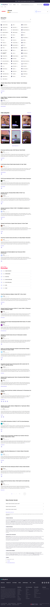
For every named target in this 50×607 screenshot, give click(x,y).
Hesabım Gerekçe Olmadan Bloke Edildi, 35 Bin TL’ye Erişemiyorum (13, 193)
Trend (14, 4)
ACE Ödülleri (14, 582)
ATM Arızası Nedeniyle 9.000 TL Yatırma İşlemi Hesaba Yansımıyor (16, 178)
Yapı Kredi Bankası (19, 590)
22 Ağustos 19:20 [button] (5, 240)
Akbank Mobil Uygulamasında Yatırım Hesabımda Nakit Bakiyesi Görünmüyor (15, 378)
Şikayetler (10, 4)
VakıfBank (18, 597)
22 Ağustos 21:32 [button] (5, 196)
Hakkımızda (3, 582)
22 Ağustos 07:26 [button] (5, 484)
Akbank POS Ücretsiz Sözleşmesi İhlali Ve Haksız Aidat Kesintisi (15, 466)
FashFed (35, 595)
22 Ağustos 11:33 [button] (5, 469)
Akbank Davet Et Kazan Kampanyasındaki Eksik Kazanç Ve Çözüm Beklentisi (16, 322)
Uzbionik (35, 596)
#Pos (1, 474)
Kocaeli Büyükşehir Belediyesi (37, 593)
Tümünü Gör (29, 112)
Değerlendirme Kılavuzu (15, 604)
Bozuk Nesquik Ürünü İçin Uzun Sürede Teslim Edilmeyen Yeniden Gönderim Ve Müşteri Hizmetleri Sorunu (8, 591)
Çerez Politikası (9, 604)
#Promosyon (3, 317)
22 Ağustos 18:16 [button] (5, 312)
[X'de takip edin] (42, 582)
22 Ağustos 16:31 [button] (5, 352)
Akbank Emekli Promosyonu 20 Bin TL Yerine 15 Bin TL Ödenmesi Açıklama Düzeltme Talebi (16, 309)
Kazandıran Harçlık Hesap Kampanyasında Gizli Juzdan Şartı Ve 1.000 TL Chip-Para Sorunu (15, 364)
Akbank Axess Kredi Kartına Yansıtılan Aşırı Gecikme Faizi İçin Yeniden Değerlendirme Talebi (15, 436)
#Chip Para (2, 245)
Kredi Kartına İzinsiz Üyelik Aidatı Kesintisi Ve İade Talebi (13, 164)
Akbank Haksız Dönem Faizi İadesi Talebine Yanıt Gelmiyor (14, 82)
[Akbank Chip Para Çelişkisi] (16, 137)
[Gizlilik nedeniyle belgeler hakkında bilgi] (1, 92)
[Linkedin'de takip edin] (48, 582)
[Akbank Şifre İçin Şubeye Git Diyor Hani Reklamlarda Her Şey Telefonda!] (26, 121)
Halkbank (18, 593)
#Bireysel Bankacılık (4, 386)
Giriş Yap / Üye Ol (39, 4)
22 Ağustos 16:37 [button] (5, 338)
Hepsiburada (27, 589)
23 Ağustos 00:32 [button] (5, 152)
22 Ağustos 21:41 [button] (5, 181)
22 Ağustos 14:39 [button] (5, 409)
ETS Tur (27, 595)
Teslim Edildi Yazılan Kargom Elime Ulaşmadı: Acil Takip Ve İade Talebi (8, 597)
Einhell (35, 594)
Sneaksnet (35, 592)
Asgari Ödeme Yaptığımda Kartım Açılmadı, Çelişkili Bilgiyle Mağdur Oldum (14, 98)
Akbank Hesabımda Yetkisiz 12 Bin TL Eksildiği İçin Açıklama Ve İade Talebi (15, 209)
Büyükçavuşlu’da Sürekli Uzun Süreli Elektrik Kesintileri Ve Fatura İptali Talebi (8, 589)
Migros (26, 593)
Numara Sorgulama (28, 594)
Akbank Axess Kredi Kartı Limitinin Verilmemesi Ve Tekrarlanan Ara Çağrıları (16, 391)
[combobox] (27, 5)
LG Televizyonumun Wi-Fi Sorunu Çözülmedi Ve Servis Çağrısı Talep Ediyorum (8, 590)
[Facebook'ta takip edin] (46, 582)
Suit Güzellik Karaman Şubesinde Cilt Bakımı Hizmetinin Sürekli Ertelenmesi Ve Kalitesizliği (8, 593)
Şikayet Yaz (46, 4)
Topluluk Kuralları (3, 604)
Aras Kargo (27, 592)
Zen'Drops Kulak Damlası (37, 597)
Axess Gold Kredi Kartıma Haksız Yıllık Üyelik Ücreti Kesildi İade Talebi (15, 481)
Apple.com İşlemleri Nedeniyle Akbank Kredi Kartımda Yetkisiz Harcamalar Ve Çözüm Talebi (15, 349)
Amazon (27, 597)
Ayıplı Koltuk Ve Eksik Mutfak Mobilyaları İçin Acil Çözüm (8, 595)
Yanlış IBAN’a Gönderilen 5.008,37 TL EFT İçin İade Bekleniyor (15, 421)
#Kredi (2, 231)
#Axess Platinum (3, 106)
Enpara (18, 596)
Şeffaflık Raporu (25, 582)
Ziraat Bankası (19, 594)
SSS (30, 582)
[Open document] (1, 401)
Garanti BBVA (19, 589)
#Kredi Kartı (2, 302)
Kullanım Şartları (19, 603)
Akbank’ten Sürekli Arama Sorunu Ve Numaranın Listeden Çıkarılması (14, 335)
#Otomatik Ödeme (3, 330)
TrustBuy (41, 604)
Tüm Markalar (19, 598)
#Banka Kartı (3, 217)
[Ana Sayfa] (4, 4)
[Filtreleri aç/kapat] (30, 19)
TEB (18, 595)
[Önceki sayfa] (7, 494)
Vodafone (27, 596)
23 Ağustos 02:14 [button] (5, 85)
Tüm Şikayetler (3, 598)
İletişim (34, 582)
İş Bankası (18, 591)
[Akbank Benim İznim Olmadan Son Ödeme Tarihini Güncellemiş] (5, 137)
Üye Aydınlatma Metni (4, 603)
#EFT (1, 429)
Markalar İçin (8, 582)
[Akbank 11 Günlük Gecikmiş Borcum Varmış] (16, 121)
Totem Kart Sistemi (36, 590)
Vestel (26, 591)
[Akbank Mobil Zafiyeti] (26, 137)
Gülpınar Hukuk (36, 591)
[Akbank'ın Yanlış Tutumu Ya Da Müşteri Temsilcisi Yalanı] (5, 121)
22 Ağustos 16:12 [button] (5, 367)
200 (19, 493)
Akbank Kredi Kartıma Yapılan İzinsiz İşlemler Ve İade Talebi (14, 223)
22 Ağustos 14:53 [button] (5, 394)
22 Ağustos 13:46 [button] (5, 439)
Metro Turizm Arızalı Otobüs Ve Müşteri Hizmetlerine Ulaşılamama (8, 592)
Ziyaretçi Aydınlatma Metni (12, 603)
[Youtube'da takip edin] (44, 582)
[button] (42, 583)
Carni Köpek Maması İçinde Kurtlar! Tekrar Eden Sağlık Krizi (8, 594)
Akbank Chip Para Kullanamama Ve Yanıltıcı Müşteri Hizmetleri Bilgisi (15, 452)
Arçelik (27, 590)
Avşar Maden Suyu (36, 589)
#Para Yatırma (3, 186)
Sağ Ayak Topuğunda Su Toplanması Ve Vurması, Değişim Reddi (8, 596)
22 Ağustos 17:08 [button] (5, 325)
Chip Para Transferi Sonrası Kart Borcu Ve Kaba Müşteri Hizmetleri (15, 237)
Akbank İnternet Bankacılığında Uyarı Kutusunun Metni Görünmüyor (13, 252)
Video (18, 4)
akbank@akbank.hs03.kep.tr (11, 562)
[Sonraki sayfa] (24, 494)
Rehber (20, 582)
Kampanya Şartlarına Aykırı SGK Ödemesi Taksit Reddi (13, 150)
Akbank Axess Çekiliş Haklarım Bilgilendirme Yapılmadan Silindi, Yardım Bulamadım (15, 406)
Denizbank (18, 592)
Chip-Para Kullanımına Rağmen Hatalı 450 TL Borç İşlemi (13, 294)
